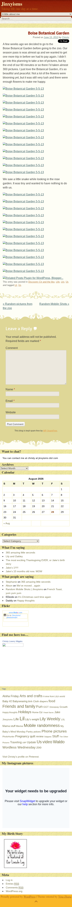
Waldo (58, 741)
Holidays (24, 712)
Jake (57, 712)
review (40, 736)
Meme (19, 726)
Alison (9, 585)
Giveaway (54, 707)
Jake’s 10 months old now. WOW (24, 571)
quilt (32, 736)
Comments (14, 887)
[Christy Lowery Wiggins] (12, 645)
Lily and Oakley (14, 556)
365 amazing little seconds (20, 552)
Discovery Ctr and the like (41, 282)
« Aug (6, 523)
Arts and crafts (31, 696)
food (52, 701)
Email (10, 400)
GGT (46, 706)
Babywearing (20, 701)
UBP (24, 743)
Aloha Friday (10, 696)
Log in (9, 880)
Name (10, 389)
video (47, 742)
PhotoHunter (8, 736)
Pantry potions (33, 731)
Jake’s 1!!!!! (12, 567)
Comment (12, 347)
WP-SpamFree (50, 430)
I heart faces (48, 712)
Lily (62, 282)
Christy (65, 37)
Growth (64, 707)
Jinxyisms (11, 3)
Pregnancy (22, 736)
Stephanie (11, 581)
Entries (12, 883)
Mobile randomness (42, 725)
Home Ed (37, 712)
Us (67, 282)
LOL (63, 719)
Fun (39, 706)
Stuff (55, 736)
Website (11, 412)
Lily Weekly (50, 719)
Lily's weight (32, 719)
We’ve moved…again (28, 585)
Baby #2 (7, 701)
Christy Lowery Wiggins (12, 641)
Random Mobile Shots (54, 303)
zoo (38, 747)
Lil (16, 285)
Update (31, 742)
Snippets (48, 737)
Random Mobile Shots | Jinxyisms (24, 589)
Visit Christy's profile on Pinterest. (20, 756)
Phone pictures (54, 731)
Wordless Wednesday (19, 747)
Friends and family (18, 706)
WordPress (29, 896)
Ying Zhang (64, 896)
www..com (15, 613)
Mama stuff (8, 725)
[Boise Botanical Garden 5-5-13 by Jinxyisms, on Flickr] (23, 88)
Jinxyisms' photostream (14, 616)
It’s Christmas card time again (34, 597)
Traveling (16, 742)
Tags (4, 689)
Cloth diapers (40, 701)
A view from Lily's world (54, 696)
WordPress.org (14, 891)
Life (58, 282)
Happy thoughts (26, 600)
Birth (30, 701)
